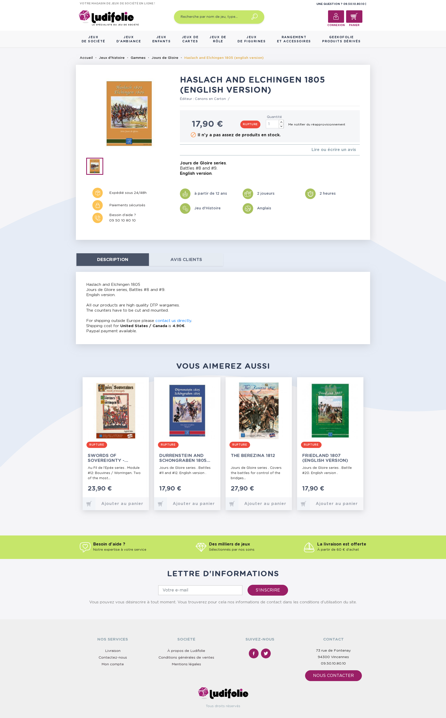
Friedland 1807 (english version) (325, 458)
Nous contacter (333, 676)
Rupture (250, 124)
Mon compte (112, 664)
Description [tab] (112, 259)
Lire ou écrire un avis (334, 150)
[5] (197, 150)
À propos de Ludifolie (186, 651)
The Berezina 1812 (253, 455)
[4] (193, 150)
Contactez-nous (113, 657)
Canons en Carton (210, 99)
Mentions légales (186, 664)
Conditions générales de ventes (186, 657)
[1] (181, 150)
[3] (189, 150)
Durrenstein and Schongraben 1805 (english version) (182, 458)
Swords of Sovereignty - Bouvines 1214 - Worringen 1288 (108, 458)
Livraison (113, 651)
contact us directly (173, 321)
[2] (185, 150)
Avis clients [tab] (186, 259)
